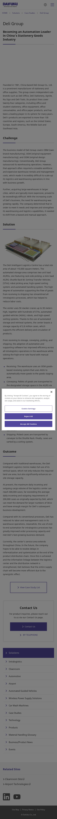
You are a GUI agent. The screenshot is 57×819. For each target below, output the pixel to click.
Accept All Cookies (28, 424)
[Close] (51, 392)
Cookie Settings (29, 408)
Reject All (28, 416)
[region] (28, 409)
